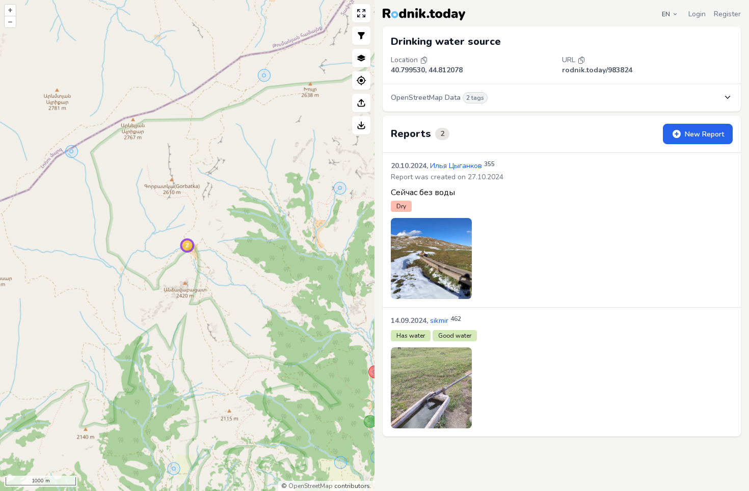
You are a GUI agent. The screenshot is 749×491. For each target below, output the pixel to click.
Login (697, 14)
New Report (704, 134)
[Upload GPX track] (361, 103)
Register (727, 14)
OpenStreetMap (310, 486)
